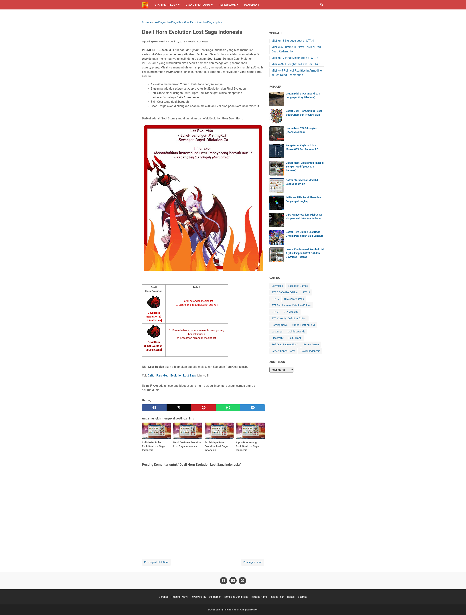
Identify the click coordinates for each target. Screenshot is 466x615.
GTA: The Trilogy (166, 4)
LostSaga (277, 331)
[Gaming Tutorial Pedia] (145, 4)
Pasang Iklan (277, 596)
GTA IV (275, 298)
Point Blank (295, 337)
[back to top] (458, 606)
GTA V (275, 311)
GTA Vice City (290, 311)
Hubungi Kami (179, 596)
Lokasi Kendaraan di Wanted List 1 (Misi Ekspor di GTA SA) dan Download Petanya (305, 253)
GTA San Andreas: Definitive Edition (291, 305)
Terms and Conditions (236, 596)
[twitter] (179, 407)
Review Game (227, 4)
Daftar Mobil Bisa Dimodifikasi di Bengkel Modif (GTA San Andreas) (305, 166)
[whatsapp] (228, 407)
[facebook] (154, 407)
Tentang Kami (259, 596)
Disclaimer (215, 596)
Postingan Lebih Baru (156, 562)
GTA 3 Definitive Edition (285, 292)
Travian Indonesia (310, 351)
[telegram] (252, 407)
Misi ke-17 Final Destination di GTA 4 (295, 58)
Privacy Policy (198, 596)
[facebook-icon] (223, 580)
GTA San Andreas (294, 298)
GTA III (306, 292)
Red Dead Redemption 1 (285, 344)
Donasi (291, 596)
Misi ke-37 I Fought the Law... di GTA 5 (295, 64)
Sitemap (302, 596)
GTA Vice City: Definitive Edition (289, 318)
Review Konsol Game (283, 351)
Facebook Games (298, 285)
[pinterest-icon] (242, 580)
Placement (251, 4)
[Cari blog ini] (322, 5)
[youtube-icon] (233, 580)
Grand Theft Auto (198, 4)
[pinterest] (203, 407)
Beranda (164, 596)
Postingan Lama (252, 562)
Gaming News (279, 325)
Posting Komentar (198, 41)
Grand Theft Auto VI (303, 325)
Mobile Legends (296, 331)
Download (277, 285)
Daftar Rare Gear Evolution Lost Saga (171, 375)
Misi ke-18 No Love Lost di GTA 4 (292, 40)
